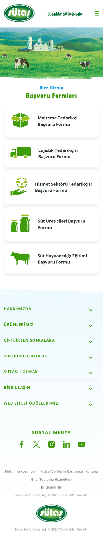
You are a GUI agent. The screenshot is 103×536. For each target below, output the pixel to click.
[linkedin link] (66, 446)
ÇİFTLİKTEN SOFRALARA (29, 340)
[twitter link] (36, 446)
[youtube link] (81, 446)
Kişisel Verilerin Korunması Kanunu (69, 471)
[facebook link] (21, 446)
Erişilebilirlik (51, 487)
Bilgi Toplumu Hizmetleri (51, 479)
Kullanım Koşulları (20, 471)
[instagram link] (51, 446)
